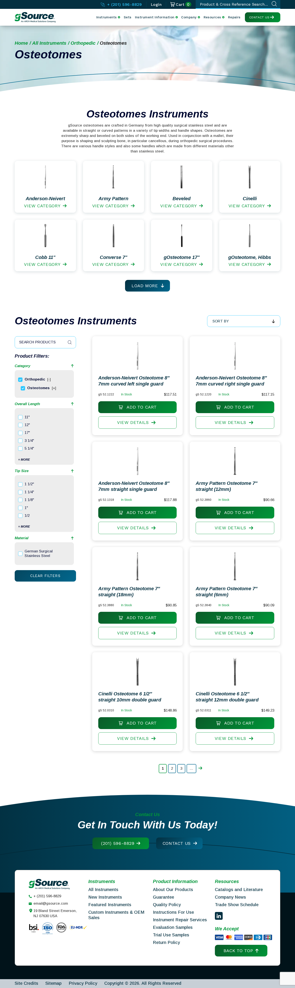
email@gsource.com (50, 903)
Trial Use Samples (171, 934)
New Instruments (105, 897)
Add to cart (141, 407)
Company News (230, 897)
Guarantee (163, 897)
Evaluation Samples (173, 927)
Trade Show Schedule (237, 904)
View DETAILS (133, 422)
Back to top (238, 950)
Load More (145, 285)
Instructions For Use (173, 912)
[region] (44, 384)
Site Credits (26, 983)
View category (42, 205)
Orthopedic (83, 43)
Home (21, 43)
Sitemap (53, 983)
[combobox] (243, 321)
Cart (183, 4)
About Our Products (173, 889)
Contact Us (259, 17)
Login (156, 4)
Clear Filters (45, 576)
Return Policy (166, 942)
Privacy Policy (83, 983)
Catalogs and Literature (239, 889)
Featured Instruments (109, 904)
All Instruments (49, 43)
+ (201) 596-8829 (124, 4)
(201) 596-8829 (117, 843)
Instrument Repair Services (180, 919)
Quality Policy (167, 904)
